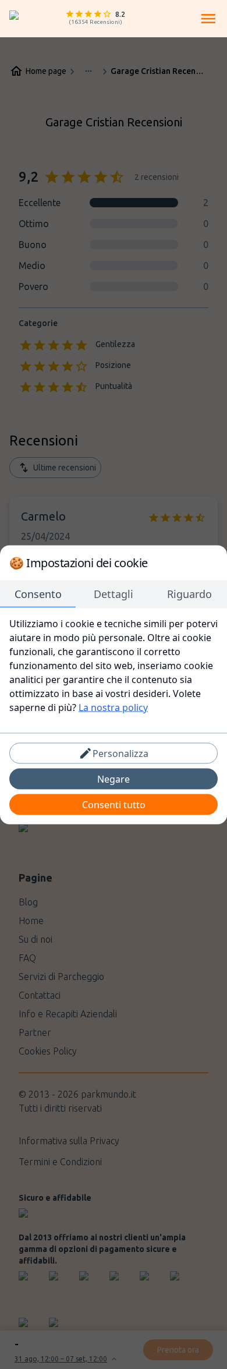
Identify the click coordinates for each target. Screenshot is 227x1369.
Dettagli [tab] (113, 593)
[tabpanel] (113, 665)
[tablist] (113, 594)
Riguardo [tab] (189, 593)
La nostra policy (113, 707)
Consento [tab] (38, 593)
